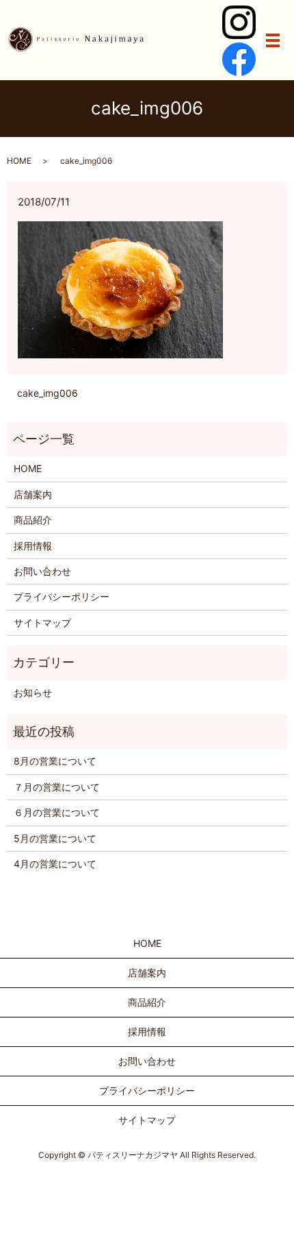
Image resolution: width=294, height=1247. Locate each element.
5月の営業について (55, 838)
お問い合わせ (42, 571)
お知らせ (33, 692)
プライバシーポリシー (61, 596)
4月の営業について (55, 863)
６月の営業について (57, 812)
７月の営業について (57, 787)
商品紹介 (33, 520)
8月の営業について (55, 761)
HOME (19, 161)
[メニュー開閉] (273, 40)
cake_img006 (47, 393)
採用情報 (33, 546)
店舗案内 (33, 494)
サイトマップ (42, 622)
